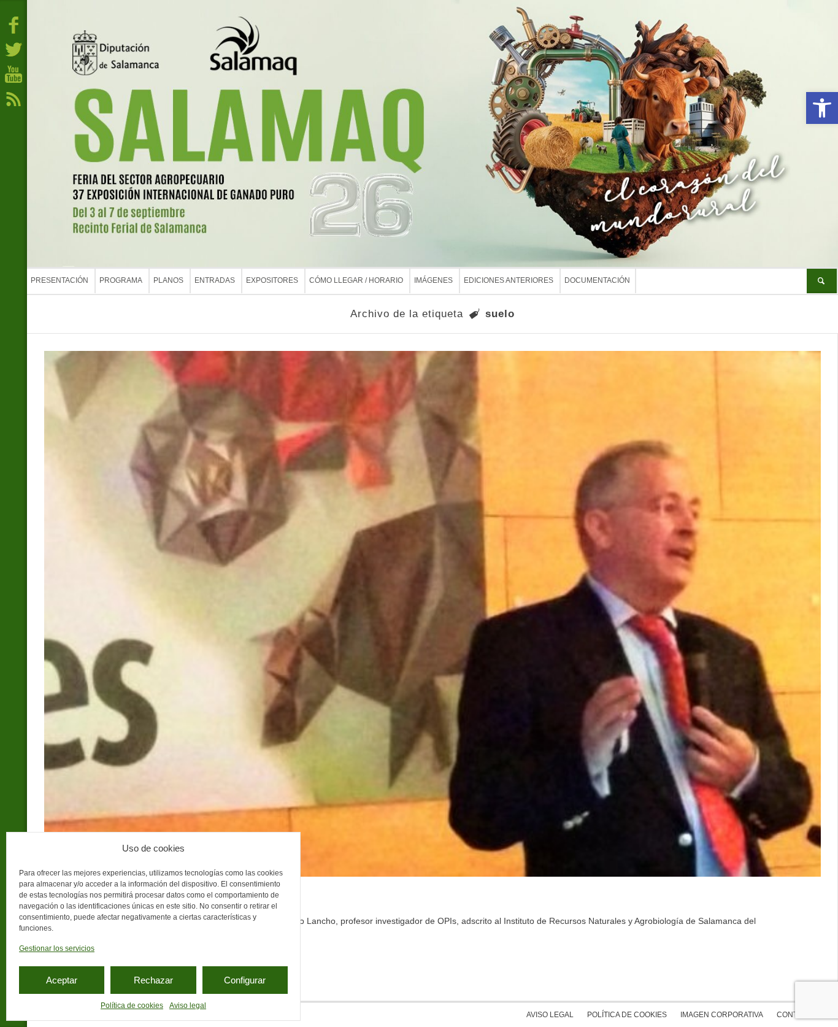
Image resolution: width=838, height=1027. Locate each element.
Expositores (272, 281)
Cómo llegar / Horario (356, 281)
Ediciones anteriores (508, 281)
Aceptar (61, 980)
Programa (120, 281)
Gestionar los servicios (56, 948)
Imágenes (433, 281)
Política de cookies (132, 1005)
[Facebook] (13, 24)
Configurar (245, 980)
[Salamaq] (432, 133)
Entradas (214, 281)
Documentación (597, 281)
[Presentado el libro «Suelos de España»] (432, 614)
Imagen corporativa (721, 1014)
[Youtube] (13, 74)
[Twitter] (13, 49)
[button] (822, 108)
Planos (168, 281)
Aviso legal (187, 1005)
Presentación (59, 281)
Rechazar (153, 980)
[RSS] (13, 98)
